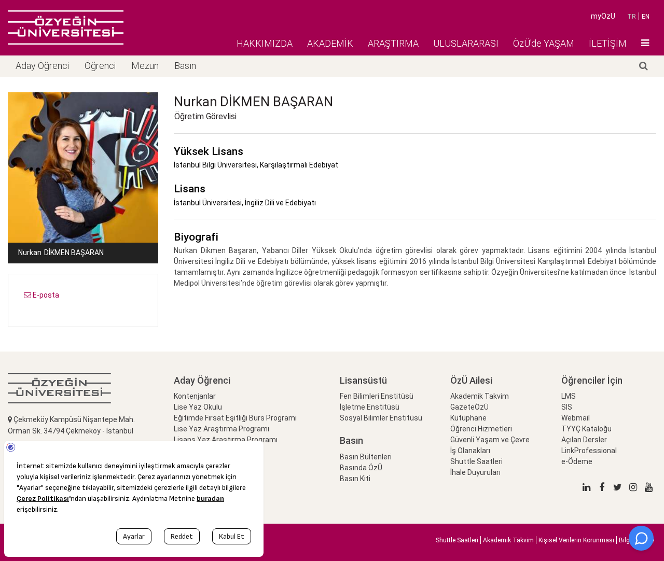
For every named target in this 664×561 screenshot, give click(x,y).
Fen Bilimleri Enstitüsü (376, 396)
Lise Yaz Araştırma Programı (221, 429)
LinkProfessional (589, 450)
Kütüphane (468, 418)
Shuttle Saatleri (476, 461)
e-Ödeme (576, 461)
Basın (185, 65)
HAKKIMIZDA (265, 43)
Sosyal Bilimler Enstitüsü (381, 418)
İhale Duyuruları (475, 472)
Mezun (145, 65)
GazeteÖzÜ (469, 407)
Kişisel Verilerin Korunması (576, 540)
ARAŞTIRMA (393, 43)
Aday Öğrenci (42, 65)
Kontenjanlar (195, 396)
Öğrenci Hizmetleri (481, 429)
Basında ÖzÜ (361, 468)
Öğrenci (100, 65)
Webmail (575, 418)
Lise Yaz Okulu (198, 407)
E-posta (45, 295)
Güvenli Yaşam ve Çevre (490, 440)
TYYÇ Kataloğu (586, 429)
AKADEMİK (330, 43)
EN (645, 16)
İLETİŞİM (608, 43)
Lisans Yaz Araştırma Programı (226, 440)
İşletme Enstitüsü (369, 407)
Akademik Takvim (479, 396)
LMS (568, 396)
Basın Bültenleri (366, 457)
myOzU (603, 16)
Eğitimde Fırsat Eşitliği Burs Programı (235, 418)
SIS (566, 407)
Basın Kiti (355, 478)
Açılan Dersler (584, 440)
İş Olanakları (470, 450)
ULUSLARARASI (466, 43)
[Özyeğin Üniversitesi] (65, 27)
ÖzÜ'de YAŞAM (543, 43)
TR (631, 16)
